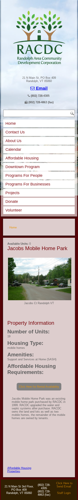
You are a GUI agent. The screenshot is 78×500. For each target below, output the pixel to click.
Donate (11, 201)
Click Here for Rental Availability (39, 386)
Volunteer (13, 210)
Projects (12, 193)
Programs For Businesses (27, 184)
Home (10, 123)
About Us (13, 141)
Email (41, 88)
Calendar (13, 149)
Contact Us (15, 132)
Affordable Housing (22, 158)
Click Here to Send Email (64, 485)
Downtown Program (22, 167)
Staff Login (64, 493)
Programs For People (23, 175)
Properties (13, 471)
